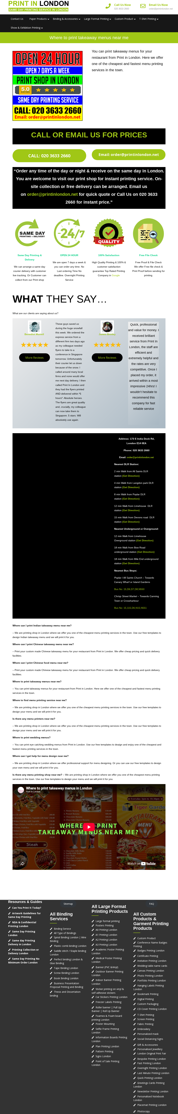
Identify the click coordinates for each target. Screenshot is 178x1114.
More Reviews (34, 358)
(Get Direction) (131, 475)
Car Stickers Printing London (111, 997)
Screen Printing (145, 1019)
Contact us (17, 18)
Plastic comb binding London (70, 945)
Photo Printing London (150, 975)
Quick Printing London (149, 1078)
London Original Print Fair (151, 1053)
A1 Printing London (106, 934)
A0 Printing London (106, 929)
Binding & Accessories (65, 18)
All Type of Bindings (65, 933)
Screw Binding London (66, 973)
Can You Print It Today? (26, 907)
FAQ (151, 903)
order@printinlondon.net (161, 8)
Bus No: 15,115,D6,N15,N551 (130, 607)
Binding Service (62, 928)
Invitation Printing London (151, 960)
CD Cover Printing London (152, 1009)
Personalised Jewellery (149, 1049)
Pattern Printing (104, 1051)
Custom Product (124, 18)
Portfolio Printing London (151, 980)
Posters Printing (105, 925)
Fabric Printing (145, 1024)
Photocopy (143, 1111)
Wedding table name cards (152, 965)
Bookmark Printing (147, 994)
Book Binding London (66, 978)
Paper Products (38, 18)
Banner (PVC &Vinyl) (107, 967)
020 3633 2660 (121, 8)
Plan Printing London (107, 1046)
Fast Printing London (149, 1063)
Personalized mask (148, 1034)
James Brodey (107, 334)
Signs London (103, 1056)
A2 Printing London (106, 939)
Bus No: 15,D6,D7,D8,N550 (129, 589)
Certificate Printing (147, 956)
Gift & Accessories (147, 1044)
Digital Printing (145, 999)
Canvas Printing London (150, 970)
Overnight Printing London (152, 1068)
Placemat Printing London (152, 1105)
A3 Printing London (106, 944)
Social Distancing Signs (150, 1039)
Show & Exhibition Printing (25, 27)
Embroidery (143, 1029)
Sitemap (68, 903)
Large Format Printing (96, 18)
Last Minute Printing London (153, 1073)
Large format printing (108, 921)
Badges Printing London (150, 950)
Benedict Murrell (34, 334)
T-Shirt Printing (147, 18)
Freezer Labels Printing (108, 1002)
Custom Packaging (147, 1004)
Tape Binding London (66, 968)
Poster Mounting (105, 1023)
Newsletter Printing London (152, 1091)
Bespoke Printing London (151, 1058)
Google (116, 275)
